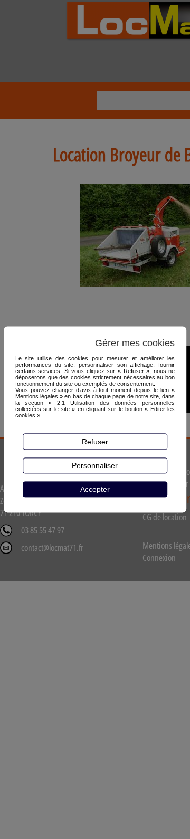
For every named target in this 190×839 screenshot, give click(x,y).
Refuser (95, 441)
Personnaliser (95, 465)
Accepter (95, 489)
